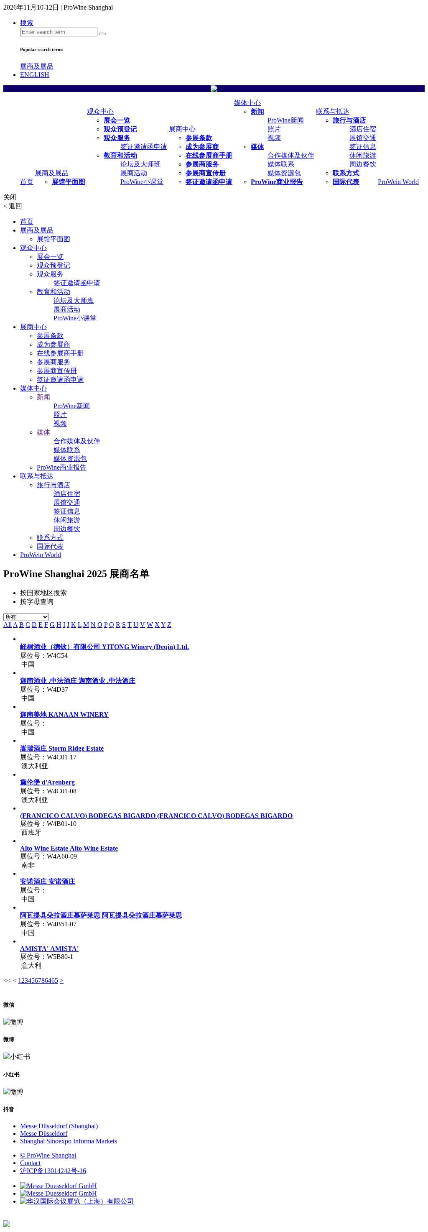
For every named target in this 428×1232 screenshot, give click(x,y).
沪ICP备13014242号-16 (53, 1170)
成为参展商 (202, 146)
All (7, 624)
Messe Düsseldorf (43, 1133)
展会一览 (117, 120)
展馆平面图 (68, 181)
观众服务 (117, 137)
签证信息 (362, 146)
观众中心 (100, 111)
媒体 (257, 146)
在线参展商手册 (209, 155)
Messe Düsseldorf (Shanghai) (59, 1126)
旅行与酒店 (349, 120)
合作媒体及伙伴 (291, 155)
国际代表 (346, 181)
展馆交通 (362, 137)
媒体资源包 (284, 172)
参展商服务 (202, 164)
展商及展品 (37, 66)
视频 (274, 137)
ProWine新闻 (286, 120)
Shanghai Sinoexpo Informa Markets (68, 1141)
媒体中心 (247, 102)
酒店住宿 (362, 129)
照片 (274, 129)
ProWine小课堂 (141, 181)
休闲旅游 (362, 155)
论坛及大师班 (140, 164)
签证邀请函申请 (143, 146)
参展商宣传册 (206, 172)
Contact (30, 1162)
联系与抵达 (332, 111)
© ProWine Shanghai (48, 1155)
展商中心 (182, 129)
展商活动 (133, 172)
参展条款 (199, 137)
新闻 (257, 111)
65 (54, 980)
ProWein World (398, 181)
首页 (26, 181)
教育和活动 (120, 155)
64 (48, 980)
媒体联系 (281, 164)
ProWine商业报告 (277, 181)
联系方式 (346, 172)
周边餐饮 (362, 164)
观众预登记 (120, 129)
